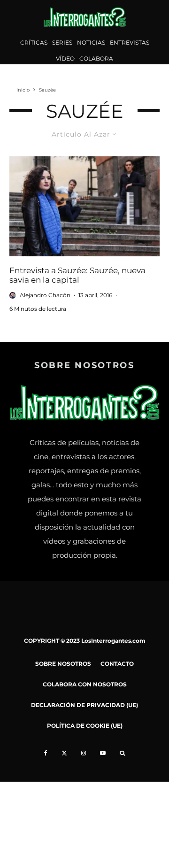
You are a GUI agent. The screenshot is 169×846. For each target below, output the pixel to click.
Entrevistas (129, 42)
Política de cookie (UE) (85, 725)
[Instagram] (83, 753)
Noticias (91, 42)
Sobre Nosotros (63, 663)
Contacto (117, 663)
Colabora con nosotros (85, 684)
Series (62, 42)
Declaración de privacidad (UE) (84, 704)
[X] (64, 753)
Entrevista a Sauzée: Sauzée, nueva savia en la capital (77, 275)
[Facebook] (45, 753)
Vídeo (65, 58)
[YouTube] (103, 753)
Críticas (33, 42)
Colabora (96, 58)
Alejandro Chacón (45, 295)
